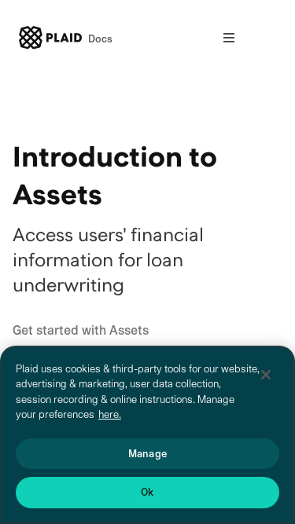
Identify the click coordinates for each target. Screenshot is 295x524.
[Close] (266, 374)
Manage (147, 454)
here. (109, 414)
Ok (147, 492)
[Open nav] (228, 37)
